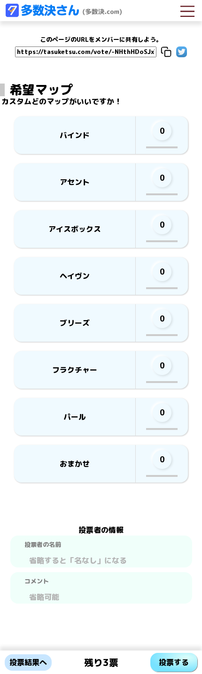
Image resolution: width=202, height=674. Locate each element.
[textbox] (101, 559)
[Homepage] (63, 14)
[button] (166, 51)
